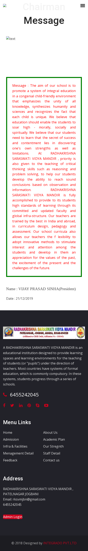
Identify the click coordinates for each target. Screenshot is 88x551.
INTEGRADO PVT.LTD (59, 543)
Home (7, 432)
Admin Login (12, 517)
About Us (50, 432)
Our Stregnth (53, 446)
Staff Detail (51, 453)
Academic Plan (54, 439)
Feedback (10, 460)
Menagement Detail (18, 453)
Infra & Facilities (15, 446)
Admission (11, 439)
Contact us (51, 460)
